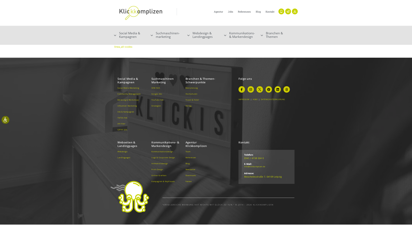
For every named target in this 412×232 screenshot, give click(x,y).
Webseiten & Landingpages (127, 144)
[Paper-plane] (288, 11)
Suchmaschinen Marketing (162, 80)
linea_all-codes (123, 46)
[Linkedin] (278, 89)
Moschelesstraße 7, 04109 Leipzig (263, 176)
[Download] (295, 11)
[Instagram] (251, 89)
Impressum (244, 99)
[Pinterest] (269, 89)
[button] (132, 35)
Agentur (218, 11)
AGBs (255, 99)
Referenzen (244, 11)
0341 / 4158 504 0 (254, 158)
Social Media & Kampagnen (127, 80)
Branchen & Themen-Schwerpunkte (200, 80)
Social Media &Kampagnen (129, 35)
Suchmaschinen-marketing (168, 35)
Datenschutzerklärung (273, 99)
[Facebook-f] (242, 89)
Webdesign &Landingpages (202, 35)
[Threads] (286, 89)
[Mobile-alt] (281, 11)
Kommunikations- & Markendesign (242, 35)
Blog (258, 11)
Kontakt (270, 11)
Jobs (230, 11)
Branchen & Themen (274, 35)
